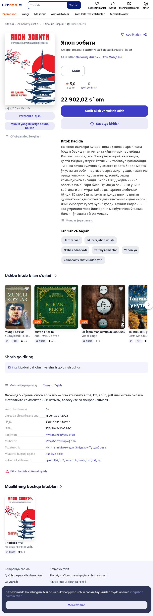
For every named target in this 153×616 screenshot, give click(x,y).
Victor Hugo (89, 336)
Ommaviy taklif (59, 569)
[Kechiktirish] (27, 289)
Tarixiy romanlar (105, 250)
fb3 (62, 460)
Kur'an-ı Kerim (44, 332)
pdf (89, 460)
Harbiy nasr (72, 240)
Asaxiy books (54, 454)
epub (49, 460)
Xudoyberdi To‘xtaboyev (18, 336)
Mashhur (40, 14)
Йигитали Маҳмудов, (60, 447)
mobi (81, 460)
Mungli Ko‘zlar (14, 332)
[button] (30, 116)
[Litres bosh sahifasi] (12, 5)
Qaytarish (11, 582)
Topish (73, 5)
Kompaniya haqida (17, 569)
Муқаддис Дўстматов (60, 435)
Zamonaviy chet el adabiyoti (83, 260)
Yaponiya (130, 250)
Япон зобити (14, 543)
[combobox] (47, 5)
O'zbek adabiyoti (75, 250)
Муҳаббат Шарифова (61, 441)
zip (100, 460)
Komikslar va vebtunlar (90, 14)
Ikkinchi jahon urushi (100, 240)
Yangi (25, 14)
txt (94, 460)
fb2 (56, 460)
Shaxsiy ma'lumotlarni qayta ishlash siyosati (78, 575)
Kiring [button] (12, 367)
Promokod (9, 14)
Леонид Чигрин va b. (19, 547)
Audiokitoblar (60, 14)
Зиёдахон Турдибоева (90, 447)
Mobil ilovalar (119, 14)
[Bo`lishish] (145, 35)
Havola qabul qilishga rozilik (67, 582)
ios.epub (71, 460)
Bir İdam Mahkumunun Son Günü (103, 332)
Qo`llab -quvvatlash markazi (24, 575)
